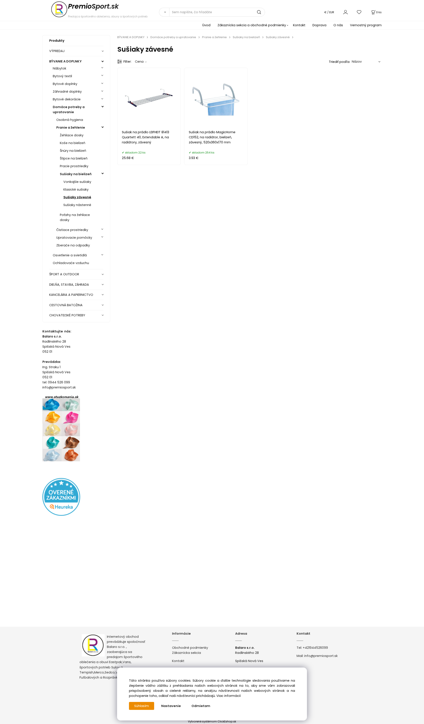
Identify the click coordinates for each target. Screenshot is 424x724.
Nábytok (59, 68)
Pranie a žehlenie (70, 127)
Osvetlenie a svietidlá (70, 255)
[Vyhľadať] (164, 12)
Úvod (206, 25)
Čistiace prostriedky (72, 230)
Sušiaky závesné (77, 197)
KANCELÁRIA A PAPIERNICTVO (71, 295)
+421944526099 (315, 647)
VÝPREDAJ (57, 51)
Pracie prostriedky (74, 166)
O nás (338, 25)
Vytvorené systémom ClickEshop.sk (212, 721)
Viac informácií (228, 696)
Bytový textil (62, 76)
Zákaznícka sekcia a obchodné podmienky (252, 25)
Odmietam (200, 706)
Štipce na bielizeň (73, 158)
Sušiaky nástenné (77, 205)
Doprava (319, 25)
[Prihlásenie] (345, 12)
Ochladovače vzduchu (71, 263)
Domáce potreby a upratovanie (69, 109)
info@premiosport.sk (321, 656)
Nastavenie (171, 706)
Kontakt (299, 25)
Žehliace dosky (71, 135)
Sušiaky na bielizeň (76, 174)
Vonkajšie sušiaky (77, 182)
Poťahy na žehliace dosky (75, 217)
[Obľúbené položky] (359, 12)
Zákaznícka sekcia (186, 653)
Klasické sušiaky (76, 189)
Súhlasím (141, 706)
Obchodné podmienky (190, 647)
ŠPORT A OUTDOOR (64, 274)
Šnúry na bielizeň (73, 150)
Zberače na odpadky (73, 245)
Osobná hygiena (69, 120)
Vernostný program (366, 25)
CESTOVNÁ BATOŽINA (66, 305)
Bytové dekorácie (67, 99)
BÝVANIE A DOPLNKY (65, 61)
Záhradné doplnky (67, 91)
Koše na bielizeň (72, 143)
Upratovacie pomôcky (74, 237)
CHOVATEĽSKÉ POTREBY (67, 315)
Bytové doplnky (65, 84)
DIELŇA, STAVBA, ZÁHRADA (69, 284)
